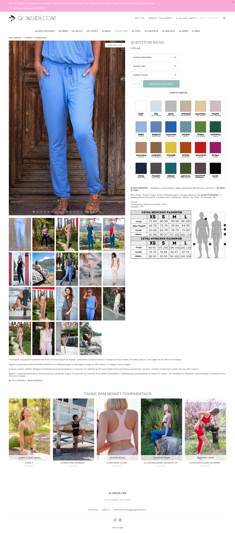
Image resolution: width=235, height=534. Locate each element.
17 (92, 212)
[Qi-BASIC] (77, 31)
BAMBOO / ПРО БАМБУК (160, 18)
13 (78, 212)
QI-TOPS (136, 31)
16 (89, 212)
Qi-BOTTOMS (121, 31)
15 (85, 212)
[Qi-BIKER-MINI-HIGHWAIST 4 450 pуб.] (73, 429)
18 (96, 212)
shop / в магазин (15, 38)
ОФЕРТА (105, 510)
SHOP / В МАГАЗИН (209, 18)
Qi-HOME (183, 31)
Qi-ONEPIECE (151, 31)
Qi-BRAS (106, 31)
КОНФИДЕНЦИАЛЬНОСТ (134, 510)
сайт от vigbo (117, 527)
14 (81, 212)
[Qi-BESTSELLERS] (45, 31)
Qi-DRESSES (168, 31)
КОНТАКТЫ (93, 510)
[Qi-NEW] (63, 31)
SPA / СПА (140, 18)
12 (74, 212)
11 (70, 212)
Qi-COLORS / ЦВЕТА (186, 18)
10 (67, 212)
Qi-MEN (196, 31)
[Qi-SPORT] (92, 31)
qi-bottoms (28, 38)
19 (100, 212)
